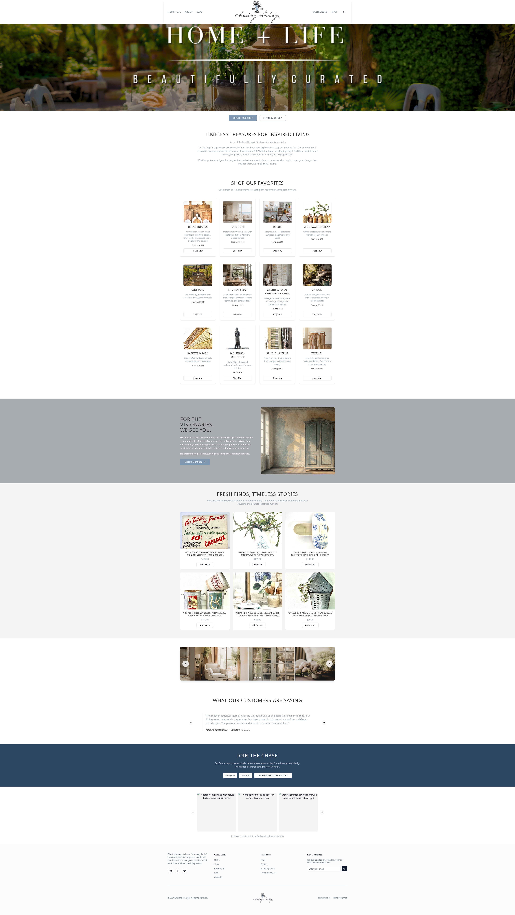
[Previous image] (185, 664)
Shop (334, 11)
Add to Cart (205, 564)
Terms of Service (268, 872)
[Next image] (329, 664)
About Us (218, 877)
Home (217, 860)
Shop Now (198, 250)
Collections (320, 11)
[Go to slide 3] (260, 677)
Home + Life (174, 11)
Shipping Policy (268, 868)
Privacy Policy (324, 897)
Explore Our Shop (243, 118)
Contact (264, 864)
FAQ (262, 860)
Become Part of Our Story (273, 775)
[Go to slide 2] (257, 677)
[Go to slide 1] (255, 677)
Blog (199, 11)
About (188, 11)
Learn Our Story (272, 118)
